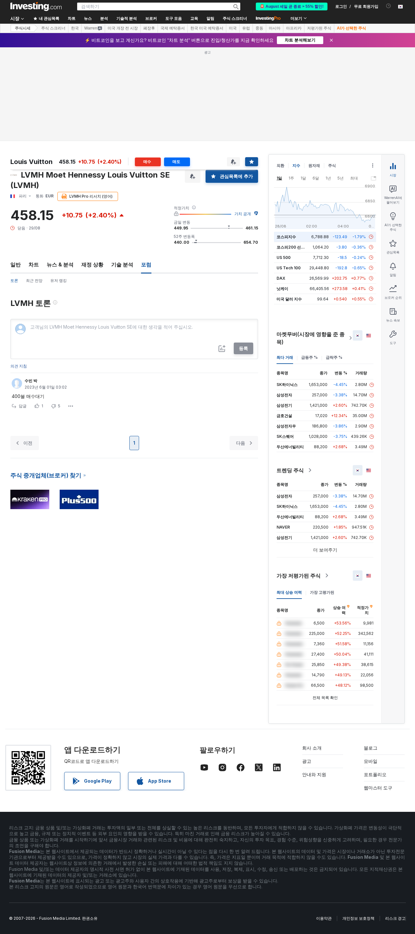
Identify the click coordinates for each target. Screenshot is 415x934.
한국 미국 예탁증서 (206, 28)
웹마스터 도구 (378, 787)
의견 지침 (18, 366)
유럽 (246, 28)
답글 (23, 405)
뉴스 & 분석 (60, 264)
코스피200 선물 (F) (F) (297, 247)
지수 (296, 165)
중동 (259, 28)
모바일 (370, 761)
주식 (332, 165)
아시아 (274, 28)
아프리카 (294, 28)
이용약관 (324, 918)
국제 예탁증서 (172, 28)
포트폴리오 (375, 774)
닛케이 (282, 288)
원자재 (314, 165)
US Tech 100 (289, 267)
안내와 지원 (314, 774)
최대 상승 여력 (289, 592)
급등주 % (309, 357)
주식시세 (22, 28)
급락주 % (334, 357)
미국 (233, 28)
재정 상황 (92, 264)
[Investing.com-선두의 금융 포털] (36, 6)
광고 (306, 761)
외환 (280, 165)
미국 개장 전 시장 (123, 28)
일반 (15, 264)
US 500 (283, 257)
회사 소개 (312, 748)
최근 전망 (34, 280)
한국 (75, 28)
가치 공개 (242, 213)
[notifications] (388, 6)
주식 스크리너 (235, 18)
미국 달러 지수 (289, 299)
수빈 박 (31, 380)
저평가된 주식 (319, 28)
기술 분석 (122, 264)
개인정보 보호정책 (358, 918)
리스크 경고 (395, 918)
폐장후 (149, 28)
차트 (34, 264)
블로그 (370, 748)
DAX (281, 278)
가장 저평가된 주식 (299, 575)
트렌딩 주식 (290, 470)
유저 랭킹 (58, 280)
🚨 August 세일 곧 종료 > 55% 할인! (292, 6)
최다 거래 (285, 357)
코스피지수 (286, 236)
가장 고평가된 (322, 592)
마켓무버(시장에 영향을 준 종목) (311, 338)
